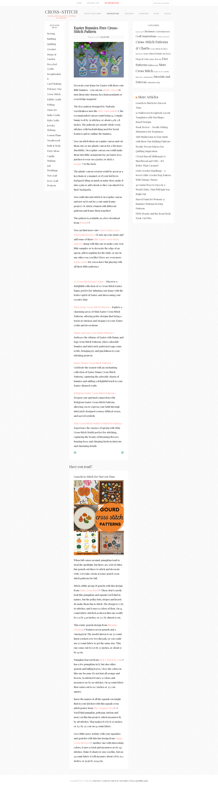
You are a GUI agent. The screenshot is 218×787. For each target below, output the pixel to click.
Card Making (54, 83)
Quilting (51, 43)
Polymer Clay (54, 88)
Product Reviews (159, 71)
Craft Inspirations (146, 36)
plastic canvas (110, 89)
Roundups (143, 13)
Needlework (53, 140)
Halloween (153, 65)
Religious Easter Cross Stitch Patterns (94, 393)
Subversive (139, 77)
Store (156, 13)
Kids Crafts (53, 120)
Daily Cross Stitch (89, 590)
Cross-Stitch (61, 12)
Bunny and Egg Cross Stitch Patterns (93, 332)
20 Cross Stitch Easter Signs (89, 281)
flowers (158, 59)
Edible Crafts (54, 99)
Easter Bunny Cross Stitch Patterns (92, 362)
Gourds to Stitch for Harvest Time (94, 476)
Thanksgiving (148, 77)
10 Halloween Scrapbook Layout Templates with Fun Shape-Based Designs (153, 117)
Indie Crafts (53, 115)
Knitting (51, 38)
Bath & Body (54, 145)
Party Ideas (53, 150)
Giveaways (129, 13)
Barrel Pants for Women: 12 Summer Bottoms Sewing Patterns (150, 204)
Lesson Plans (54, 135)
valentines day (153, 82)
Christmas (149, 31)
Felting (51, 104)
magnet (78, 163)
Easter (151, 59)
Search (168, 13)
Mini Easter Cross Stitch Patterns (91, 307)
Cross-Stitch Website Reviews (157, 53)
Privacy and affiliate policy (139, 781)
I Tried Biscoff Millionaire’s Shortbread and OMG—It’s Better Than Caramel (151, 161)
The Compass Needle (105, 708)
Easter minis (80, 261)
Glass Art (52, 109)
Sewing (51, 33)
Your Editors (124, 781)
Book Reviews (139, 32)
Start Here (97, 781)
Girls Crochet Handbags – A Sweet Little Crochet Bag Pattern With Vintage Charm (153, 175)
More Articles (148, 97)
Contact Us (106, 781)
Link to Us (114, 781)
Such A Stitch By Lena (110, 659)
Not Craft (52, 175)
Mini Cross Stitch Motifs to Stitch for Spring (97, 423)
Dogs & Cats (142, 59)
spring (167, 71)
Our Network (113, 13)
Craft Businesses (162, 31)
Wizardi (84, 222)
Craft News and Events (163, 37)
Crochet (51, 49)
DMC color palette (107, 110)
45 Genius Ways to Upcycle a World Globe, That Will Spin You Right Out (153, 189)
